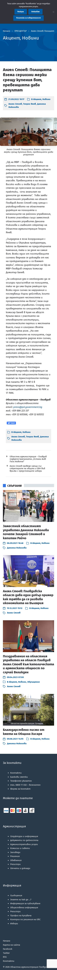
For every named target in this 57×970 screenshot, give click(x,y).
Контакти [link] (16, 773)
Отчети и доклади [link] (20, 868)
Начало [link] (6, 31)
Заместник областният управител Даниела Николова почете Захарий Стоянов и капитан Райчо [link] (26, 532)
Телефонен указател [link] (21, 781)
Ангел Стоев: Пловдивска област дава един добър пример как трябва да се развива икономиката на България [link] (28, 597)
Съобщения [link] (16, 895)
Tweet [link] (12, 423)
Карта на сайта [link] (11, 945)
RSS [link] (5, 957)
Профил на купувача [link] (20, 915)
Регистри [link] (15, 864)
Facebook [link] (7, 949)
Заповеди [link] (15, 852)
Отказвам (35, 12)
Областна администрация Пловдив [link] (29, 967)
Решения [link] (15, 856)
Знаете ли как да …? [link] (20, 899)
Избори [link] (14, 923)
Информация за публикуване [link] (25, 903)
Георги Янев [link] (29, 104)
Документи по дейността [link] (24, 840)
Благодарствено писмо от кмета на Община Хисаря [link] (23, 732)
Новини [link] (46, 99)
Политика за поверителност (28, 18)
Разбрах (20, 12)
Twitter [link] (6, 953)
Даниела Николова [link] (16, 547)
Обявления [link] (15, 860)
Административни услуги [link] (24, 844)
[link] (14, 99)
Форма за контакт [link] (20, 789)
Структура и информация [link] (24, 836)
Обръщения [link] (33, 682)
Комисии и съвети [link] (20, 848)
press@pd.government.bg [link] (27, 407)
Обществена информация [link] (24, 907)
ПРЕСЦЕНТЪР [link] (20, 31)
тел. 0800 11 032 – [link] (25, 785)
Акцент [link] (37, 99)
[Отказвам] (53, 11)
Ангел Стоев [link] (15, 104)
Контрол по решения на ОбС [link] (25, 919)
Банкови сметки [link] (19, 777)
